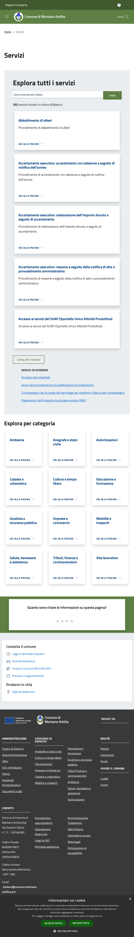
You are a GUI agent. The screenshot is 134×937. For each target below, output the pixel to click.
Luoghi (104, 778)
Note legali (74, 842)
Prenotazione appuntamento (43, 820)
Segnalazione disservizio (43, 831)
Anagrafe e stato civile (48, 751)
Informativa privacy (79, 835)
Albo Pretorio (75, 829)
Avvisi (104, 761)
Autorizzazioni (76, 799)
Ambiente (73, 782)
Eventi (104, 785)
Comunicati (107, 755)
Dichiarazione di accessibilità (77, 850)
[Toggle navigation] (7, 16)
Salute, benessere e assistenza (79, 790)
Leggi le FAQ (42, 840)
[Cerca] (127, 17)
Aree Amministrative (14, 755)
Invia (112, 95)
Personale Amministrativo (11, 782)
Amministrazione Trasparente (78, 820)
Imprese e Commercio (47, 770)
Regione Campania (16, 5)
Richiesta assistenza (47, 847)
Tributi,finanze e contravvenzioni (77, 773)
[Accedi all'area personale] (119, 5)
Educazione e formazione (75, 750)
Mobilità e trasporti (46, 783)
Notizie (104, 749)
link (100, 915)
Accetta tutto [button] (53, 923)
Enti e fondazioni (12, 767)
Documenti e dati (12, 791)
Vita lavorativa (43, 764)
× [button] (130, 899)
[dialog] (67, 916)
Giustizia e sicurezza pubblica (80, 762)
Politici (6, 774)
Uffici (5, 761)
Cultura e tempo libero (48, 758)
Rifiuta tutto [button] (81, 923)
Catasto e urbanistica (47, 777)
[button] (67, 931)
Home (7, 32)
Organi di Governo (13, 749)
